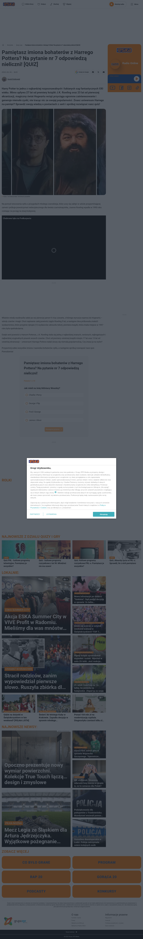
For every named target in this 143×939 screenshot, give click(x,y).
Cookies (44, 508)
